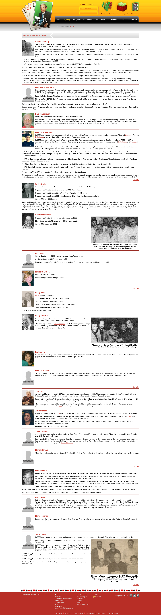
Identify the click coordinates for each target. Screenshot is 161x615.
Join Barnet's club (82, 595)
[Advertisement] (83, 29)
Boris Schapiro (59, 324)
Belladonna (39, 137)
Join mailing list (82, 597)
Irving (37, 295)
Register (79, 600)
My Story (64, 26)
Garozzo (128, 135)
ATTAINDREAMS (34, 595)
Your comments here (83, 604)
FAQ (96, 595)
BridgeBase (58, 613)
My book (80, 598)
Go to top (136, 180)
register (91, 4)
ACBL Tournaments (77, 613)
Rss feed (98, 597)
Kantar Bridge (89, 613)
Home (58, 26)
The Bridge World (113, 613)
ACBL (66, 613)
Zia (60, 406)
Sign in (79, 602)
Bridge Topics (101, 613)
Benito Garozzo (67, 443)
